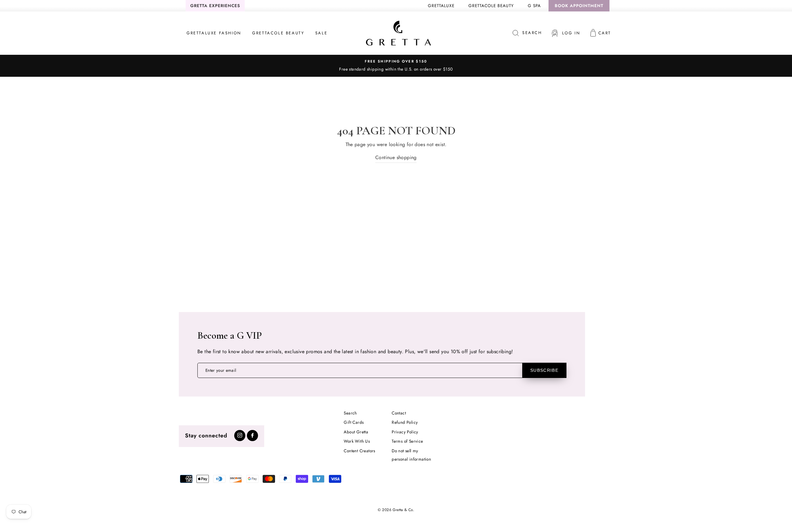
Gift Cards (354, 422)
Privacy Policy (405, 432)
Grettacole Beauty (491, 5)
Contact (399, 413)
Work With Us (357, 441)
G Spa (534, 5)
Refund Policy (405, 422)
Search (350, 413)
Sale (321, 33)
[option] (396, 65)
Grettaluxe (441, 5)
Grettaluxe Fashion (214, 33)
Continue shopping (396, 157)
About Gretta (356, 432)
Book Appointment (579, 5)
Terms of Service (407, 441)
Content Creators (359, 451)
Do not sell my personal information (411, 455)
